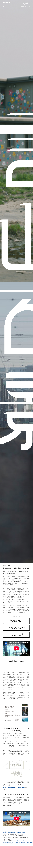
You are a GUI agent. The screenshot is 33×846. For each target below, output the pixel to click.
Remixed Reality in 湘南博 (16, 627)
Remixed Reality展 (16, 634)
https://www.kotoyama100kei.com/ (14, 787)
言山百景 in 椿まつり (16, 620)
